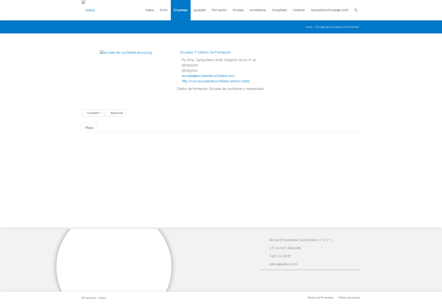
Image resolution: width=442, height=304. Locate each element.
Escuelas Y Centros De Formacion (205, 52)
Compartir (93, 113)
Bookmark (116, 113)
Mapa (89, 128)
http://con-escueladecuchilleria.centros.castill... (217, 81)
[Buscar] (355, 10)
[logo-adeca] (88, 10)
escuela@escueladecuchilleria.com (208, 76)
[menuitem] (149, 10)
